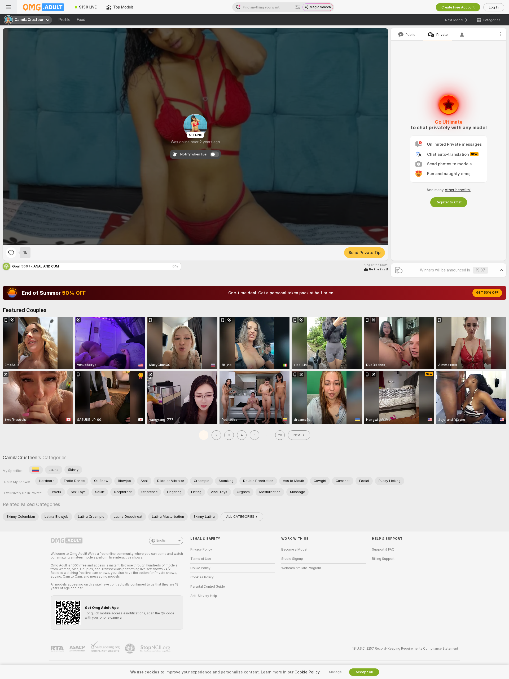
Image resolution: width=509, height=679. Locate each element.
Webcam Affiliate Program (301, 568)
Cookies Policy (202, 577)
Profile (64, 19)
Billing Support (383, 559)
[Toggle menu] (8, 7)
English (162, 540)
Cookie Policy (307, 672)
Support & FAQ (383, 549)
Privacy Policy (201, 549)
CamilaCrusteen (20, 457)
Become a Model (294, 549)
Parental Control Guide (207, 586)
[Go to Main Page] (43, 7)
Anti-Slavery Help (203, 596)
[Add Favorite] (11, 252)
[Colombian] (36, 470)
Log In (494, 7)
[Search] (297, 7)
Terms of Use (200, 559)
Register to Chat (449, 202)
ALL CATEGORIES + (242, 517)
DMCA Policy (200, 568)
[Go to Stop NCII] (156, 648)
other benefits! (458, 190)
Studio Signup (292, 559)
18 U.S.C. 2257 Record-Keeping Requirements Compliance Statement (405, 648)
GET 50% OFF (487, 292)
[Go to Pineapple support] (130, 649)
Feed (81, 19)
